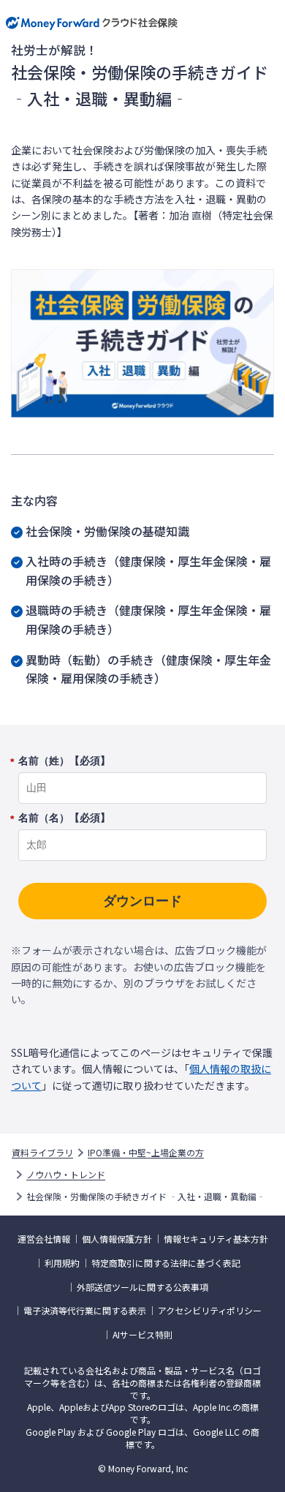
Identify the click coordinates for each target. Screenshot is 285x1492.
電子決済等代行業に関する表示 (84, 1310)
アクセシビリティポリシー (210, 1310)
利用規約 (62, 1263)
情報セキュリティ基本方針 (216, 1239)
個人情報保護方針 (117, 1239)
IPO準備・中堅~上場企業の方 (146, 1152)
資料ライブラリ (42, 1152)
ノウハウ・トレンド (65, 1174)
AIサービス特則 (142, 1335)
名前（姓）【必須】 (64, 761)
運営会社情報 (44, 1239)
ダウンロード (142, 901)
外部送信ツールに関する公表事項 (142, 1287)
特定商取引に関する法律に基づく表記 (165, 1263)
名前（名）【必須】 (64, 818)
